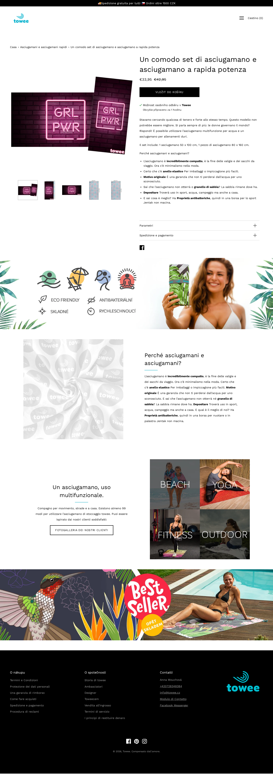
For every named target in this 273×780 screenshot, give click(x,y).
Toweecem (92, 699)
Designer (90, 692)
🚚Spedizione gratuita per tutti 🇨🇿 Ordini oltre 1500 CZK (136, 3)
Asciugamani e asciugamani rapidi (43, 47)
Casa (13, 47)
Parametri (146, 225)
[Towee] (24, 18)
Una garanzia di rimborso (27, 692)
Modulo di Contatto (173, 699)
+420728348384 (171, 686)
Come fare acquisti (23, 699)
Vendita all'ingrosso (98, 705)
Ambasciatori (94, 686)
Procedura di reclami (24, 711)
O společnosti (95, 672)
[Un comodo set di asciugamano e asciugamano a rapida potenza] (28, 190)
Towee (126, 751)
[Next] (124, 116)
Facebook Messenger (174, 705)
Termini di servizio (97, 711)
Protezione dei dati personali (30, 686)
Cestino (255, 18)
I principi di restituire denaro (105, 718)
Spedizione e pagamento (156, 235)
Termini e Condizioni (24, 680)
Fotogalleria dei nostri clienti (81, 530)
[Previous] (20, 116)
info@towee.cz (170, 692)
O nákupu (17, 672)
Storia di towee (95, 680)
